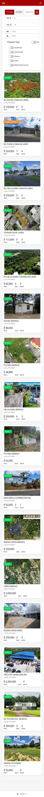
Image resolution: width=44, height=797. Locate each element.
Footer (22, 794)
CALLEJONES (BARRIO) (13, 409)
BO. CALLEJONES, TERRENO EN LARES (20, 277)
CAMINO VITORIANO (12, 763)
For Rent (19, 12)
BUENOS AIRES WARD (13, 630)
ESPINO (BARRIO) (11, 321)
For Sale (9, 12)
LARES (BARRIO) (11, 586)
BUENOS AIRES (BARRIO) (14, 542)
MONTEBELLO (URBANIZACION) (17, 498)
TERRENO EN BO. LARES (14, 232)
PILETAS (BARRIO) (11, 365)
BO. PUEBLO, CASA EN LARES (16, 144)
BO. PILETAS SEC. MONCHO (15, 719)
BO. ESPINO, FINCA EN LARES (16, 100)
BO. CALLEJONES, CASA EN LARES (18, 188)
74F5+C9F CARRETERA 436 (15, 675)
